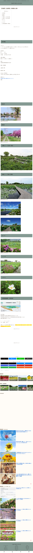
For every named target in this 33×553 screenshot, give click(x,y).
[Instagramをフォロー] (8, 365)
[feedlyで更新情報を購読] (8, 367)
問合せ (27, 545)
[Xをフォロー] (8, 363)
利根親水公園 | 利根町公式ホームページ (7, 78)
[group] (4, 378)
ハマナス (3, 22)
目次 (5, 11)
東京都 (16, 550)
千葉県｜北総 (5, 549)
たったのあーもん (5, 545)
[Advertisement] (16, 33)
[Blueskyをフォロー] (24, 363)
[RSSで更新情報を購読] (24, 367)
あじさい (3, 19)
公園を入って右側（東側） (6, 18)
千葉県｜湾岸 (16, 549)
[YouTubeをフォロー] (24, 365)
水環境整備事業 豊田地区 (6, 23)
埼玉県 (27, 549)
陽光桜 (3, 15)
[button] (28, 359)
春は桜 (3, 14)
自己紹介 (16, 545)
